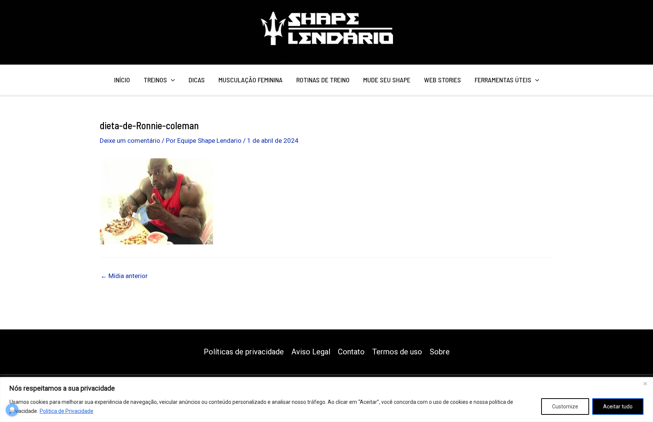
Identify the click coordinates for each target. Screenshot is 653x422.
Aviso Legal (310, 351)
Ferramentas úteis (503, 80)
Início (122, 80)
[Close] (645, 383)
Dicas (197, 80)
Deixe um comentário (130, 140)
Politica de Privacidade (66, 411)
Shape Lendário (281, 54)
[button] (171, 80)
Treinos (155, 80)
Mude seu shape (386, 80)
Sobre (440, 351)
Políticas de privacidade (244, 351)
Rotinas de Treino (323, 80)
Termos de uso (397, 351)
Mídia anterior (124, 276)
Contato (351, 351)
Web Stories (442, 80)
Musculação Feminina (250, 80)
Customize (565, 406)
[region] (326, 399)
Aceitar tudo (618, 406)
